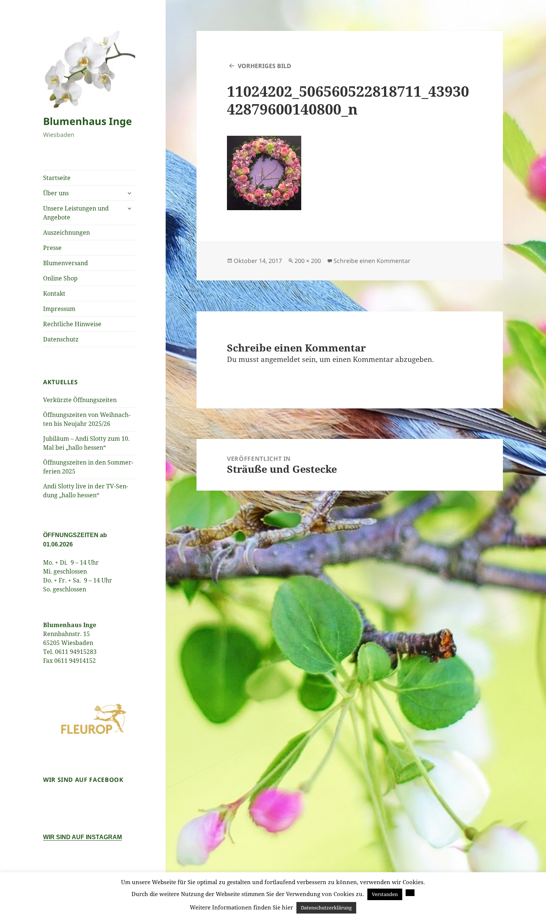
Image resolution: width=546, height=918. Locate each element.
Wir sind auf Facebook (83, 780)
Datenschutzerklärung (326, 907)
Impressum (59, 309)
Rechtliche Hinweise (72, 324)
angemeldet (280, 359)
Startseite (57, 178)
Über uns (56, 193)
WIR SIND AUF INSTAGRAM (82, 837)
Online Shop (60, 278)
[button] (410, 892)
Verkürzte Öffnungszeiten (80, 400)
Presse (52, 248)
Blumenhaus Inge (87, 121)
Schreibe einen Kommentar (372, 261)
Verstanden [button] (385, 894)
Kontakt (54, 293)
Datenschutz (60, 339)
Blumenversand (65, 263)
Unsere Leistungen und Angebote (76, 212)
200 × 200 (308, 261)
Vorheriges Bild (264, 66)
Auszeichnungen (66, 232)
